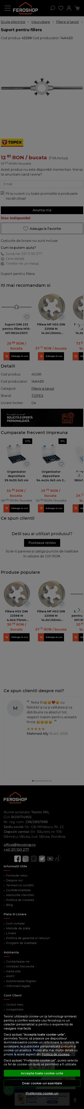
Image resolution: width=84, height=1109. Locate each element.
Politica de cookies (55, 1054)
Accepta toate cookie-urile (42, 1073)
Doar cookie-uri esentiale (42, 1083)
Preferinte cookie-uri (42, 1093)
